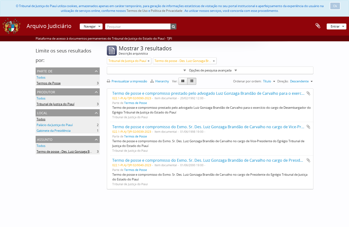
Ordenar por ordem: (247, 81)
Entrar (335, 26)
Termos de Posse (49, 83)
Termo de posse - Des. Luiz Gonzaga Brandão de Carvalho (77, 151)
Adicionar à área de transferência (308, 93)
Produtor (46, 91)
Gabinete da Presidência (54, 130)
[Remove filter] (149, 60)
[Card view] (182, 81)
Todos (41, 77)
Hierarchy (162, 81)
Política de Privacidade (166, 11)
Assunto (44, 139)
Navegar (90, 26)
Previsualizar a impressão (129, 81)
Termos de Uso (137, 11)
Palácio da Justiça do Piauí (55, 125)
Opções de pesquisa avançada (210, 70)
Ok (335, 6)
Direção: (283, 81)
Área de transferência (318, 26)
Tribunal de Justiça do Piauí (55, 104)
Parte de (44, 70)
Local (42, 112)
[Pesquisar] (173, 26)
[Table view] (191, 81)
